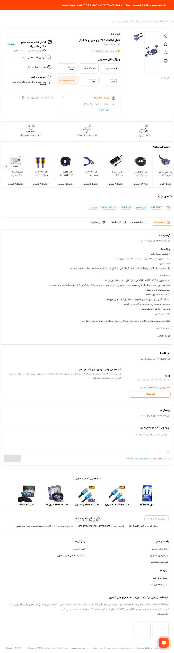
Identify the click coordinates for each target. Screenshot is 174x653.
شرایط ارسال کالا (101, 98)
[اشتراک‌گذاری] (166, 36)
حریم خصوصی (78, 548)
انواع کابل (149, 21)
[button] (6, 166)
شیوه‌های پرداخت (160, 562)
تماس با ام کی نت (160, 584)
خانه (172, 21)
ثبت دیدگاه (150, 394)
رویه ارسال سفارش (159, 555)
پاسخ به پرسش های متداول (71, 555)
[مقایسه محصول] (166, 61)
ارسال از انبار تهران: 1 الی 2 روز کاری (96, 103)
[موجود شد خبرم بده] (166, 44)
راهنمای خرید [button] (162, 541)
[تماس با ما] (164, 643)
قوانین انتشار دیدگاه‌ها (138, 458)
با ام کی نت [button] (79, 541)
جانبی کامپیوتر (161, 21)
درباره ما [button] (164, 570)
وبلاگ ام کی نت (161, 578)
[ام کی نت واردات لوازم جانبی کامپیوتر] (87, 519)
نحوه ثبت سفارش (160, 548)
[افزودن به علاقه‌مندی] (166, 52)
